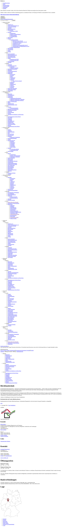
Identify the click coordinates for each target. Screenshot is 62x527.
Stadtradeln (12, 205)
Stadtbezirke (10, 73)
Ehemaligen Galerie (14, 31)
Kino (9, 132)
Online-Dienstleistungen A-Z (13, 25)
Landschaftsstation (11, 157)
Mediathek (10, 70)
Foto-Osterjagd (11, 135)
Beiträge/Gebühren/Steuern (15, 34)
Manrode (12, 83)
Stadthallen (10, 64)
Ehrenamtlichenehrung (12, 169)
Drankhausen (12, 77)
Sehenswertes (10, 158)
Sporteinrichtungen (11, 140)
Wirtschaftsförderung (12, 194)
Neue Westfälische (11, 405)
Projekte (9, 51)
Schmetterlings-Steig (14, 150)
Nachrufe (9, 62)
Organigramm (10, 49)
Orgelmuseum (13, 154)
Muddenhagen (13, 84)
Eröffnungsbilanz (13, 35)
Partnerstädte (10, 72)
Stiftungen (10, 170)
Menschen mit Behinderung (13, 109)
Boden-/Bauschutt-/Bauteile (13, 202)
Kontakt (4, 520)
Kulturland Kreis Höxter (12, 164)
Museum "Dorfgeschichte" (15, 155)
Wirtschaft (7, 191)
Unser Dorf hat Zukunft (17, 80)
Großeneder (12, 78)
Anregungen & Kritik (12, 26)
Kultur (6, 152)
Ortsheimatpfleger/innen (12, 163)
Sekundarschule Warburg (5, 441)
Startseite (2, 351)
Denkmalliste (10, 160)
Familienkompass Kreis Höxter (14, 126)
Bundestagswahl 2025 (14, 59)
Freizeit (6, 128)
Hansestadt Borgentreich (12, 69)
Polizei (9, 50)
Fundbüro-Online (11, 123)
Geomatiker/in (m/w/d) (17, 43)
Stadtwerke (10, 195)
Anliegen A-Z (10, 24)
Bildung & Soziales (6, 91)
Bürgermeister (10, 30)
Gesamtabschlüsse (13, 36)
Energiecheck (12, 209)
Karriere (9, 38)
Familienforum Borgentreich (15, 98)
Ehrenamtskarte (11, 166)
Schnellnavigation (6, 3)
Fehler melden (5, 523)
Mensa (9, 102)
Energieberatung (13, 215)
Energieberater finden (14, 217)
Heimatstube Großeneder (15, 156)
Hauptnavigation (6, 5)
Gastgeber (7, 171)
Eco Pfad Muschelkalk (14, 149)
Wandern (9, 148)
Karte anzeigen (3, 429)
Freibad (9, 129)
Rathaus (6, 23)
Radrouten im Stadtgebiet (15, 137)
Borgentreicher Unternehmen (13, 192)
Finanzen (9, 32)
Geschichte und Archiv (12, 65)
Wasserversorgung (13, 196)
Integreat (9, 125)
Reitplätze (12, 141)
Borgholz (12, 75)
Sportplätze (12, 144)
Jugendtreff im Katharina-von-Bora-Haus (15, 114)
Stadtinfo (7, 63)
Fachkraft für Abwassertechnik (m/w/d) (20, 45)
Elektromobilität (13, 208)
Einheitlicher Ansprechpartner (13, 203)
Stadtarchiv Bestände (14, 67)
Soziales (6, 105)
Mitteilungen (10, 37)
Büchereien (10, 93)
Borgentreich (12, 74)
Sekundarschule (11, 103)
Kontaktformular (8, 455)
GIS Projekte (10, 90)
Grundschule (10, 96)
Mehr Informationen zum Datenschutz (7, 348)
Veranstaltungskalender (12, 138)
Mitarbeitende (10, 48)
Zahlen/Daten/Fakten (12, 89)
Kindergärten (10, 97)
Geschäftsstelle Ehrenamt (12, 161)
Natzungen (12, 86)
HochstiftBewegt (11, 121)
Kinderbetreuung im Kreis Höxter (14, 116)
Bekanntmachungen (11, 28)
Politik (6, 52)
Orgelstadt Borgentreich (12, 71)
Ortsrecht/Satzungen (12, 57)
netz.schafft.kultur (11, 165)
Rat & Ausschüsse (11, 53)
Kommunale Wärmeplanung (15, 212)
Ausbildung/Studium (14, 39)
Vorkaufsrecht (10, 189)
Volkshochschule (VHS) (12, 104)
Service (6, 115)
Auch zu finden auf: (4, 457)
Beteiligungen (13, 33)
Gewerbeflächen (11, 193)
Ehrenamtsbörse (11, 167)
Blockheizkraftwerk (14, 197)
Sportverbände (10, 151)
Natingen (12, 85)
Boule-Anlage (13, 147)
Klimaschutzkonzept (14, 210)
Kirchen (9, 113)
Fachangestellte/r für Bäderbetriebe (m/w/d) (21, 46)
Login (4, 525)
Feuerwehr (10, 111)
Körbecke (12, 79)
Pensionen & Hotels (11, 173)
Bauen (6, 176)
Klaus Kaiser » (3, 424)
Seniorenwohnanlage (14, 108)
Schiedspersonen (11, 61)
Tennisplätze (12, 145)
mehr (1, 403)
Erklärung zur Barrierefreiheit (8, 524)
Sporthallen (12, 143)
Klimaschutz (10, 204)
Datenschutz (5, 522)
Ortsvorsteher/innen (11, 56)
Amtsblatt (9, 27)
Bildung (6, 92)
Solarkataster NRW (14, 213)
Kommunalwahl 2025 (14, 60)
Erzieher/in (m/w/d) (16, 44)
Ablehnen (2, 16)
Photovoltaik (12, 216)
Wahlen (9, 58)
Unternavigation (6, 6)
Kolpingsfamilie (11, 112)
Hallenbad (10, 130)
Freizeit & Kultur (6, 127)
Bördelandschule (11, 95)
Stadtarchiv (12, 66)
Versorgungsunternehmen (12, 190)
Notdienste (10, 118)
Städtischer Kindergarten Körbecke (17, 100)
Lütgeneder (12, 82)
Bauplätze (10, 177)
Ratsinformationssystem (12, 54)
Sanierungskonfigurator (14, 214)
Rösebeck (12, 87)
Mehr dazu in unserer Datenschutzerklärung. (9, 14)
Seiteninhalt (5, 7)
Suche (4, 4)
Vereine (9, 139)
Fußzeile (4, 8)
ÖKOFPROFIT (13, 207)
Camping (9, 174)
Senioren (9, 106)
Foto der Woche (11, 134)
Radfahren (10, 136)
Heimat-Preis (10, 168)
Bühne (11, 76)
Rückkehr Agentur (11, 200)
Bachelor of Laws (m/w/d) (18, 40)
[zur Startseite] (6, 19)
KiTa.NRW (10, 117)
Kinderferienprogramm (12, 110)
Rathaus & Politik (6, 22)
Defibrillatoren (10, 122)
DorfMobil (10, 119)
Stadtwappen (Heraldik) (12, 88)
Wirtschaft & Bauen (6, 175)
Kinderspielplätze (11, 131)
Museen (9, 153)
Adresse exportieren (4, 436)
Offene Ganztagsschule (12, 101)
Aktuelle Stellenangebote (15, 47)
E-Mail (1, 455)
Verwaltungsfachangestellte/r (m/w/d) (20, 41)
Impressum (5, 521)
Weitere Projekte (13, 218)
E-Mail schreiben (3, 435)
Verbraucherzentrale (11, 124)
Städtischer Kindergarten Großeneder (17, 99)
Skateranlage (12, 142)
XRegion (9, 199)
